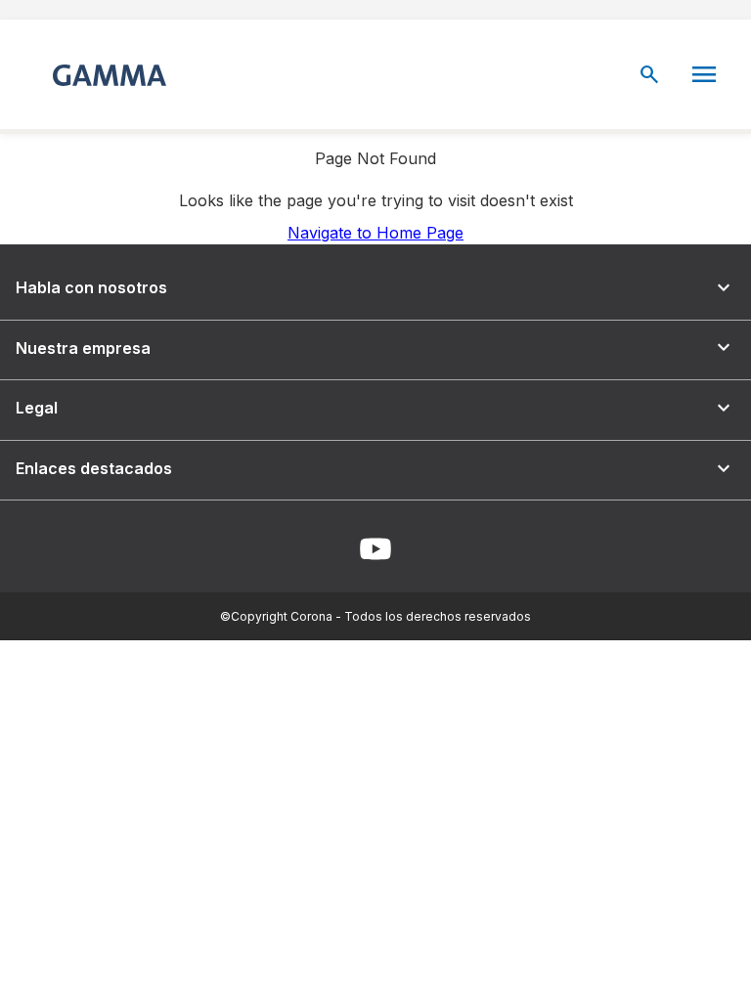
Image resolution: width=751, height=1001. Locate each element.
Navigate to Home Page (375, 232)
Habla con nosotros (375, 288)
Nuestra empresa (375, 347)
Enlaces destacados (375, 469)
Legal (375, 408)
